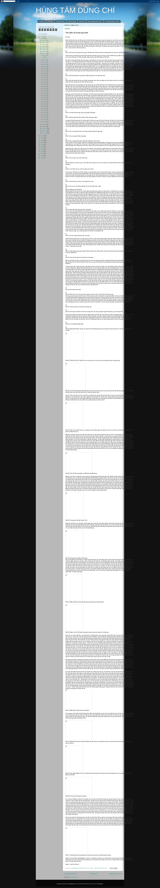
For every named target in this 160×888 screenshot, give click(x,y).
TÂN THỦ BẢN (72, 21)
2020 (42, 149)
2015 (42, 138)
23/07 (45, 104)
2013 (42, 38)
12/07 (45, 82)
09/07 (45, 75)
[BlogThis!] (112, 868)
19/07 (45, 97)
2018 (42, 144)
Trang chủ (41, 21)
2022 (42, 153)
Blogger (101, 883)
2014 (42, 136)
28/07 (45, 115)
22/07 (45, 101)
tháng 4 (44, 46)
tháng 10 (44, 128)
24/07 (45, 106)
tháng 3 (44, 44)
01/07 (45, 55)
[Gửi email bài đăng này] (110, 868)
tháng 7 (44, 53)
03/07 (45, 62)
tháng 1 (44, 40)
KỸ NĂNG (50, 21)
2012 (42, 36)
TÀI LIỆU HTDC (60, 21)
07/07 (45, 71)
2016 (42, 140)
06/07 (45, 68)
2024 (42, 157)
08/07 (45, 73)
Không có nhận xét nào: (100, 868)
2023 (42, 155)
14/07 (45, 86)
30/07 (45, 119)
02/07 (45, 60)
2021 (42, 151)
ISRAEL (67, 28)
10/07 (45, 77)
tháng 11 (44, 131)
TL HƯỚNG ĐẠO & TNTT (112, 21)
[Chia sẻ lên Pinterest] (117, 868)
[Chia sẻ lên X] (113, 868)
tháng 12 (44, 133)
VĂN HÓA (82, 21)
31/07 (45, 121)
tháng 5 (44, 49)
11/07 (44, 79)
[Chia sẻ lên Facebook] (115, 868)
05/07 (45, 66)
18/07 (45, 95)
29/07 (45, 117)
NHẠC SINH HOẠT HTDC (95, 21)
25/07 (45, 108)
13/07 (45, 84)
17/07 (45, 93)
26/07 (45, 110)
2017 (42, 142)
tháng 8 (44, 124)
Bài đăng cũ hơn (115, 874)
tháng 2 (44, 42)
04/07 (45, 64)
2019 (42, 146)
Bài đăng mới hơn (71, 874)
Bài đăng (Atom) (74, 877)
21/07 (45, 99)
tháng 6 (44, 51)
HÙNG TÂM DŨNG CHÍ (75, 10)
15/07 (45, 88)
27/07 (45, 112)
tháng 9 (44, 126)
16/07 (45, 90)
